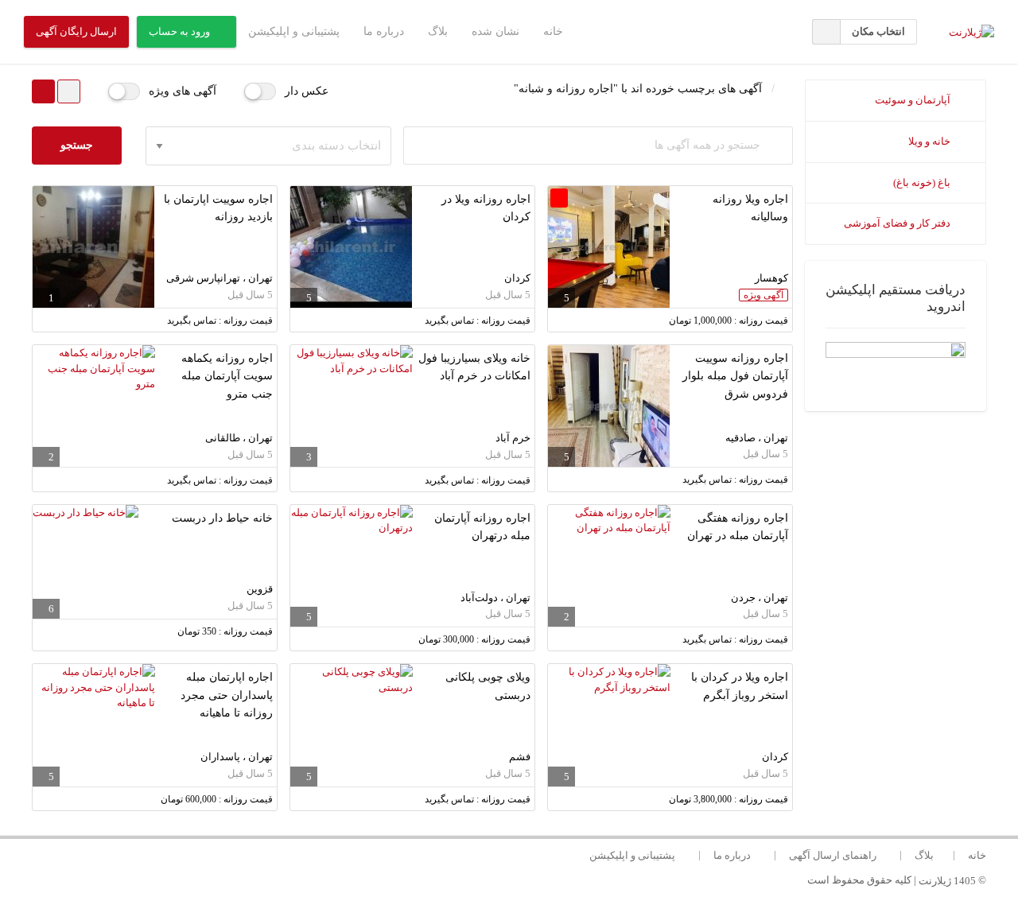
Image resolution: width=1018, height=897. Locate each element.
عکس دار (306, 91)
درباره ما (383, 31)
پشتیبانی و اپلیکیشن (294, 31)
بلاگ (438, 31)
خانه (553, 31)
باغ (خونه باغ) (923, 182)
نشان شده (495, 31)
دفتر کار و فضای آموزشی (898, 223)
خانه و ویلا (930, 141)
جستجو (76, 145)
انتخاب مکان (878, 31)
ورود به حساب (179, 31)
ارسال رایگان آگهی (76, 31)
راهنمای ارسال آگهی (832, 855)
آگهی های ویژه (182, 91)
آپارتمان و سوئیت (914, 100)
